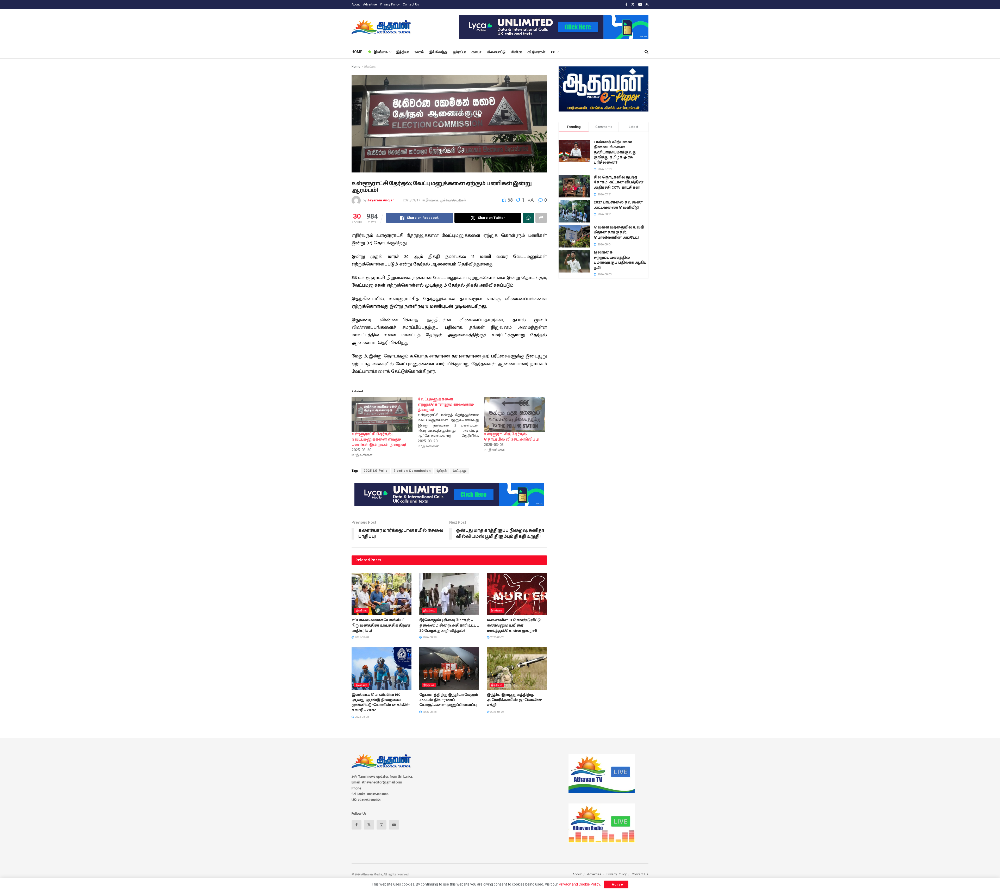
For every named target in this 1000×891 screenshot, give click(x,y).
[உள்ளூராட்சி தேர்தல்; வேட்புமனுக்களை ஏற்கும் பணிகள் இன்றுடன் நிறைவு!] (382, 414)
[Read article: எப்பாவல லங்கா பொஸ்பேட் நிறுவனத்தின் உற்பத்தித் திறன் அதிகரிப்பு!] (381, 594)
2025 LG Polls (376, 471)
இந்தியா (402, 52)
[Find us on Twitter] (633, 4)
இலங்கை (381, 52)
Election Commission (412, 471)
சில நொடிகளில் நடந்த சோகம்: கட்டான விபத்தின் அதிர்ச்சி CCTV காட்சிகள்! (618, 182)
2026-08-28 (361, 637)
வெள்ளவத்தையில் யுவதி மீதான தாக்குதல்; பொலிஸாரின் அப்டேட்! (619, 232)
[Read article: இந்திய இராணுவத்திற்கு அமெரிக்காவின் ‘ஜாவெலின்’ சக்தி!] (517, 668)
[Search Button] (646, 51)
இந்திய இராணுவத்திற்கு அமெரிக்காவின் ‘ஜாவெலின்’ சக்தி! (514, 700)
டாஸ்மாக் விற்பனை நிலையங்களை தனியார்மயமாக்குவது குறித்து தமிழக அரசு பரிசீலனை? (615, 152)
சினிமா (516, 52)
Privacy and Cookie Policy (579, 884)
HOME (357, 52)
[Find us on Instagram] (381, 825)
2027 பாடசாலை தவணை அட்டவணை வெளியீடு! (618, 205)
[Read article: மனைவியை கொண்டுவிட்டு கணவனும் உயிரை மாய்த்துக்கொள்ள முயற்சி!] (517, 594)
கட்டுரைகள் (536, 52)
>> (553, 52)
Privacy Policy (390, 4)
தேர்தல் (442, 471)
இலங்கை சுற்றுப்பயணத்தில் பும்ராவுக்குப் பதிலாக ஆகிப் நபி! (620, 260)
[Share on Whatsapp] (528, 218)
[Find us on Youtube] (640, 4)
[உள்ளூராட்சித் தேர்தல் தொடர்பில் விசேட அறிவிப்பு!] (514, 414)
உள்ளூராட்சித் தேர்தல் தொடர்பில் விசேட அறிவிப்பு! (511, 436)
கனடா (476, 52)
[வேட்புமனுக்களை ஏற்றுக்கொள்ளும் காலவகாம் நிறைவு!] (451, 423)
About (356, 4)
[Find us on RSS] (647, 4)
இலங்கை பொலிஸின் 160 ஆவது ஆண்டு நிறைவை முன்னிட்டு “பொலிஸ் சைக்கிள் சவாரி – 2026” (381, 702)
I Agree (616, 884)
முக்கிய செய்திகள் (453, 200)
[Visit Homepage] (382, 27)
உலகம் (419, 52)
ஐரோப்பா (459, 52)
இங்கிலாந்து (438, 52)
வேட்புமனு (460, 471)
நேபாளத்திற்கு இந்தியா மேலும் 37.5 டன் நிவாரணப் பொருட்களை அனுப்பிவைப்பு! (448, 700)
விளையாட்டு (496, 52)
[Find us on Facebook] (626, 4)
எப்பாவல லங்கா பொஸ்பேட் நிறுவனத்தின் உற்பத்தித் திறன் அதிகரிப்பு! (381, 625)
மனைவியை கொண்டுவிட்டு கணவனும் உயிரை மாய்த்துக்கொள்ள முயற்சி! (514, 625)
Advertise (370, 4)
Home (356, 67)
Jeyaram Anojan (381, 200)
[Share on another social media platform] (541, 218)
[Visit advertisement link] (553, 27)
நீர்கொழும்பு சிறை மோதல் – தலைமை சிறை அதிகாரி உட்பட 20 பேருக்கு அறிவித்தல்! (449, 625)
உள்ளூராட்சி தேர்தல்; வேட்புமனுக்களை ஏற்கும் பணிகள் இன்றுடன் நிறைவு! (379, 439)
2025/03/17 (411, 200)
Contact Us (411, 4)
